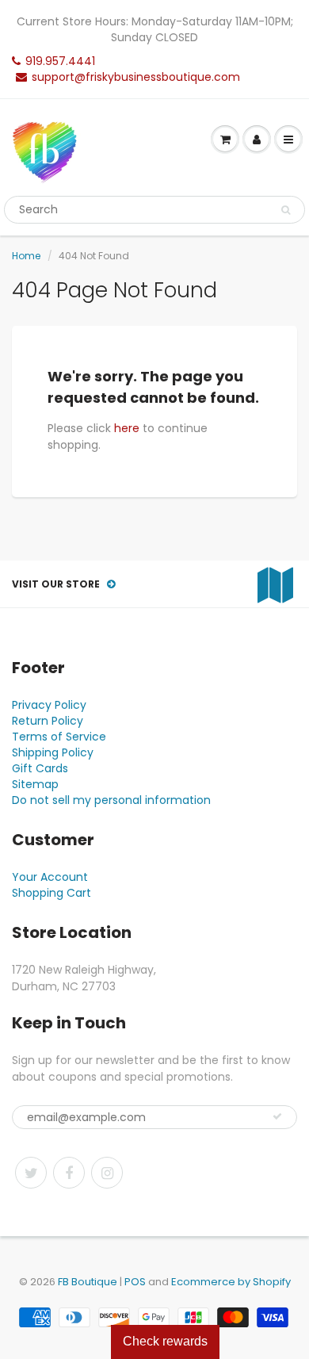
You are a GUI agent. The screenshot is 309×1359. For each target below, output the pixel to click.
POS (135, 1281)
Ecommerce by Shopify (231, 1281)
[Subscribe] (277, 1116)
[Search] (285, 210)
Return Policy (47, 721)
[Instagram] (107, 1173)
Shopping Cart (51, 893)
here (126, 428)
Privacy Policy (49, 705)
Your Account (50, 877)
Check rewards (165, 1341)
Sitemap (35, 784)
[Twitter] (31, 1173)
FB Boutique (87, 1281)
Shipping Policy (52, 752)
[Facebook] (69, 1173)
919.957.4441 (60, 61)
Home (26, 255)
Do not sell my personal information (111, 800)
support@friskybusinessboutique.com (136, 77)
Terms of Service (59, 737)
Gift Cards (40, 768)
